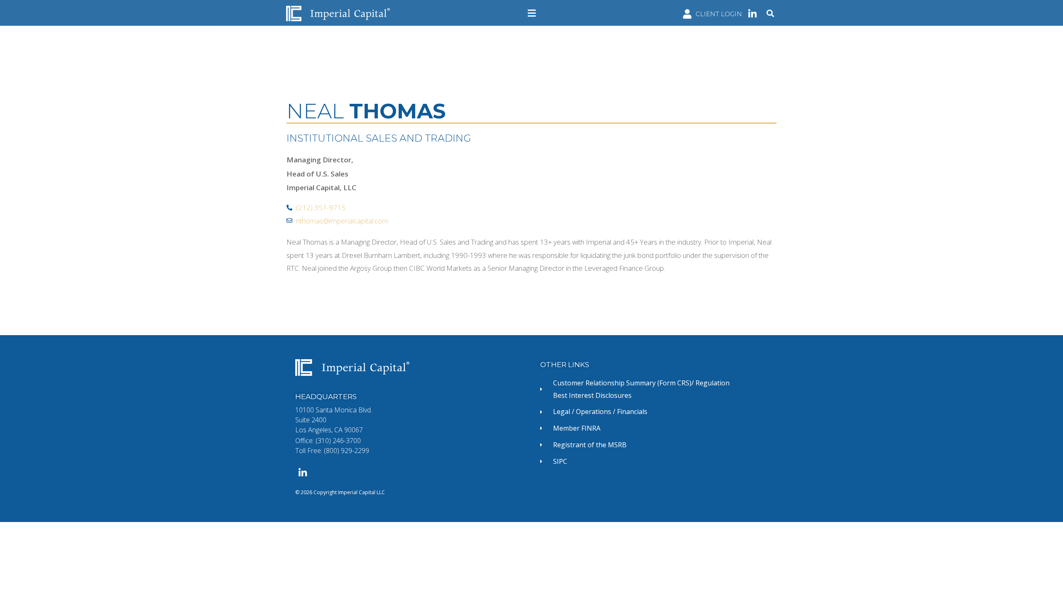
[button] (531, 13)
